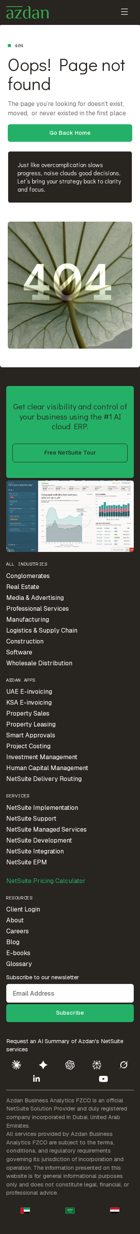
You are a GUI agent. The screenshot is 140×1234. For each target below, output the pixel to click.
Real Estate (22, 587)
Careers (17, 931)
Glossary (19, 964)
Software (19, 652)
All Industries (26, 563)
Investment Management (41, 757)
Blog (12, 942)
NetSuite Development (39, 840)
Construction (25, 641)
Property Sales (27, 713)
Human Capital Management (47, 768)
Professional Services (37, 609)
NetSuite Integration (35, 851)
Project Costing (28, 746)
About (15, 920)
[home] (27, 12)
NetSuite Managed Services (46, 829)
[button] (124, 12)
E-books (18, 953)
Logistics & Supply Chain (41, 630)
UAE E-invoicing (29, 692)
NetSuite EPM (26, 862)
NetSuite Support (31, 818)
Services (18, 795)
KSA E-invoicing (29, 702)
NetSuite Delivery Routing (44, 779)
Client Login (23, 909)
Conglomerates (28, 576)
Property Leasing (31, 724)
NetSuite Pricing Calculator (46, 881)
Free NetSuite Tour (70, 452)
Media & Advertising (35, 598)
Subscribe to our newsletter (42, 977)
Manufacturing (27, 619)
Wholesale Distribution (39, 663)
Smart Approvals (30, 735)
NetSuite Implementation (42, 808)
